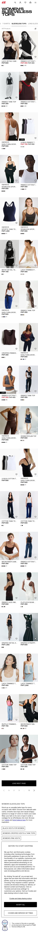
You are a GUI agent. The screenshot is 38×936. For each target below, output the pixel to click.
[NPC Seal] (5, 925)
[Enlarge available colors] (3, 65)
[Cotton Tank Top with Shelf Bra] (9, 505)
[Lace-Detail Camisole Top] (9, 45)
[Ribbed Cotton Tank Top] (28, 45)
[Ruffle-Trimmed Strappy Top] (9, 708)
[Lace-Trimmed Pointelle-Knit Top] (28, 254)
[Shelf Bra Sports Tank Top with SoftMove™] (9, 420)
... (24, 790)
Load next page (19, 783)
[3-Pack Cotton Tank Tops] (9, 463)
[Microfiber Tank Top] (28, 708)
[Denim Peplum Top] (28, 420)
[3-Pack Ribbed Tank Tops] (28, 126)
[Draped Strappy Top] (28, 627)
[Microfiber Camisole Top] (9, 546)
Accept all (20, 905)
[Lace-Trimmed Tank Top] (9, 668)
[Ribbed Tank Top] (9, 86)
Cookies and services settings (20, 913)
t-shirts (6, 820)
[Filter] (35, 28)
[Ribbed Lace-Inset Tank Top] (9, 586)
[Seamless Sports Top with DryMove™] (9, 169)
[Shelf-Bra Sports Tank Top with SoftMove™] (9, 126)
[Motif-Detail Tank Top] (9, 254)
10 (29, 790)
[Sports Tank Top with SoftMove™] (9, 211)
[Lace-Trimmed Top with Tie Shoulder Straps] (28, 668)
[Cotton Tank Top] (9, 749)
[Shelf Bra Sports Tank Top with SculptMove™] (9, 294)
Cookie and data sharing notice (20, 898)
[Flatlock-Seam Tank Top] (28, 586)
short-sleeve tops (19, 820)
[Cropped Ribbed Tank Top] (9, 337)
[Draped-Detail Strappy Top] (9, 627)
